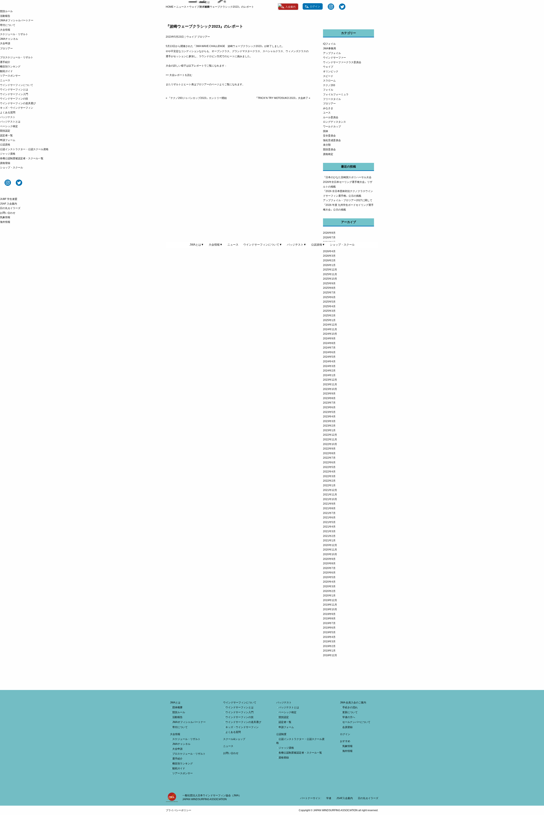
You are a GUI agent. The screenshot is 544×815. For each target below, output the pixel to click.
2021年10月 (330, 499)
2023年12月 (330, 379)
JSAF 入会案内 (8, 203)
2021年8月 (329, 508)
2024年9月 (329, 338)
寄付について (7, 25)
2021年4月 (329, 526)
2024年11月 (330, 329)
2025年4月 (329, 306)
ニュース (5, 80)
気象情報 (5, 217)
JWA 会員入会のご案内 (353, 702)
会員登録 (347, 727)
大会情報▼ (215, 244)
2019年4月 (329, 637)
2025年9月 (329, 283)
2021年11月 (330, 494)
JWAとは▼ (197, 244)
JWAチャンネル (9, 38)
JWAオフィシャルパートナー (16, 20)
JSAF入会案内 (344, 798)
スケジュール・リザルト (14, 34)
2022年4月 (329, 471)
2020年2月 (329, 591)
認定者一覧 (6, 135)
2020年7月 (329, 568)
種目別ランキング (10, 66)
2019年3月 (329, 641)
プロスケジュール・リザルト (16, 57)
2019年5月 (329, 632)
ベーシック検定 (9, 126)
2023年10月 (330, 389)
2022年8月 (329, 453)
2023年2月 (329, 425)
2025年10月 (330, 278)
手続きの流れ (350, 707)
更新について (350, 712)
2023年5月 (329, 412)
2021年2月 (329, 536)
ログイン (345, 734)
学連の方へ (348, 717)
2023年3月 (329, 421)
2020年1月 (329, 595)
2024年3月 (329, 366)
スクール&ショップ (234, 739)
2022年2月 (329, 480)
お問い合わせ (7, 212)
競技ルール (6, 11)
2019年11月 (330, 604)
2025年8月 (329, 287)
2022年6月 (329, 462)
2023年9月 (329, 393)
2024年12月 (330, 324)
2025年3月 (329, 310)
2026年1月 (329, 265)
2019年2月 (329, 646)
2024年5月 (329, 356)
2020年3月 (329, 586)
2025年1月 (329, 320)
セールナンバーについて (356, 722)
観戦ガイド (6, 71)
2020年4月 (329, 581)
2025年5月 (329, 301)
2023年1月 (329, 430)
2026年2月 (329, 260)
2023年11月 (330, 384)
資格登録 (5, 163)
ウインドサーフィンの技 (14, 98)
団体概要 (204, 6)
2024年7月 (329, 347)
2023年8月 (329, 398)
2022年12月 (330, 434)
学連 (328, 798)
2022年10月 (330, 444)
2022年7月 (329, 457)
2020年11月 (330, 549)
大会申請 (5, 43)
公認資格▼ (318, 244)
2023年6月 (329, 407)
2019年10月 (330, 609)
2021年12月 (330, 490)
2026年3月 (329, 255)
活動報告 (5, 15)
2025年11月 (330, 274)
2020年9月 (329, 559)
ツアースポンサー (10, 75)
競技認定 (5, 130)
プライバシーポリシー (178, 810)
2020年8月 (329, 563)
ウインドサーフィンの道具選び (18, 103)
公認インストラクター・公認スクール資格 (24, 149)
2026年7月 (329, 237)
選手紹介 (5, 62)
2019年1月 (329, 650)
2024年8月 (329, 343)
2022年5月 (329, 467)
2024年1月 (329, 375)
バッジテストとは (10, 121)
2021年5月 (329, 522)
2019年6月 (329, 627)
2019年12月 (330, 600)
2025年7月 (329, 292)
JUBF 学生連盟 (8, 199)
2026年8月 (329, 232)
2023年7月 (329, 402)
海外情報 (5, 221)
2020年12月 (330, 545)
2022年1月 (329, 485)
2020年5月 (329, 577)
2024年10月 (330, 333)
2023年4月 (329, 416)
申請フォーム (7, 140)
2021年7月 (329, 513)
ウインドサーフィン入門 (14, 94)
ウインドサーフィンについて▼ (262, 244)
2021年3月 (329, 531)
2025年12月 (330, 269)
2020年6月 (329, 572)
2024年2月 (329, 370)
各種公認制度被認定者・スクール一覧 (21, 158)
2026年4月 (329, 251)
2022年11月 (330, 439)
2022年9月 (329, 448)
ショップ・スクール (11, 167)
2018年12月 (330, 655)
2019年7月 (329, 623)
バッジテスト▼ (296, 244)
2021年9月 (329, 503)
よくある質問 (7, 112)
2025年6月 (329, 297)
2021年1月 (329, 540)
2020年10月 (330, 554)
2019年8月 (329, 618)
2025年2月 (329, 315)
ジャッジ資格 (7, 153)
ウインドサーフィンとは (14, 89)
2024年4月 (329, 361)
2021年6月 (329, 517)
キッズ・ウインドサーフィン (16, 107)
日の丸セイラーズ (10, 208)
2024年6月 (329, 352)
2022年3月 (329, 476)
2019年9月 (329, 614)
